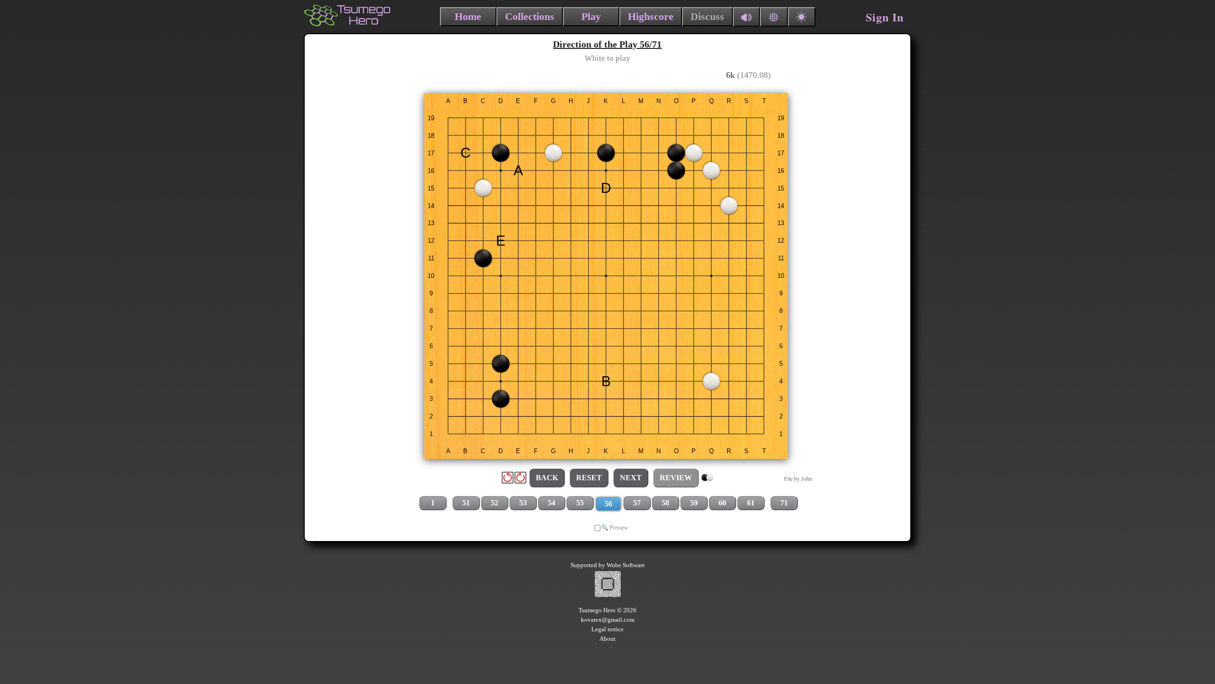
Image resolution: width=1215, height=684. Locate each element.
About (607, 638)
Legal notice (607, 629)
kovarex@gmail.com (608, 619)
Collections (529, 16)
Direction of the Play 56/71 (607, 44)
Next (631, 478)
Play (591, 16)
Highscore (650, 16)
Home (468, 16)
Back (547, 478)
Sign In (885, 17)
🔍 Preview (614, 527)
